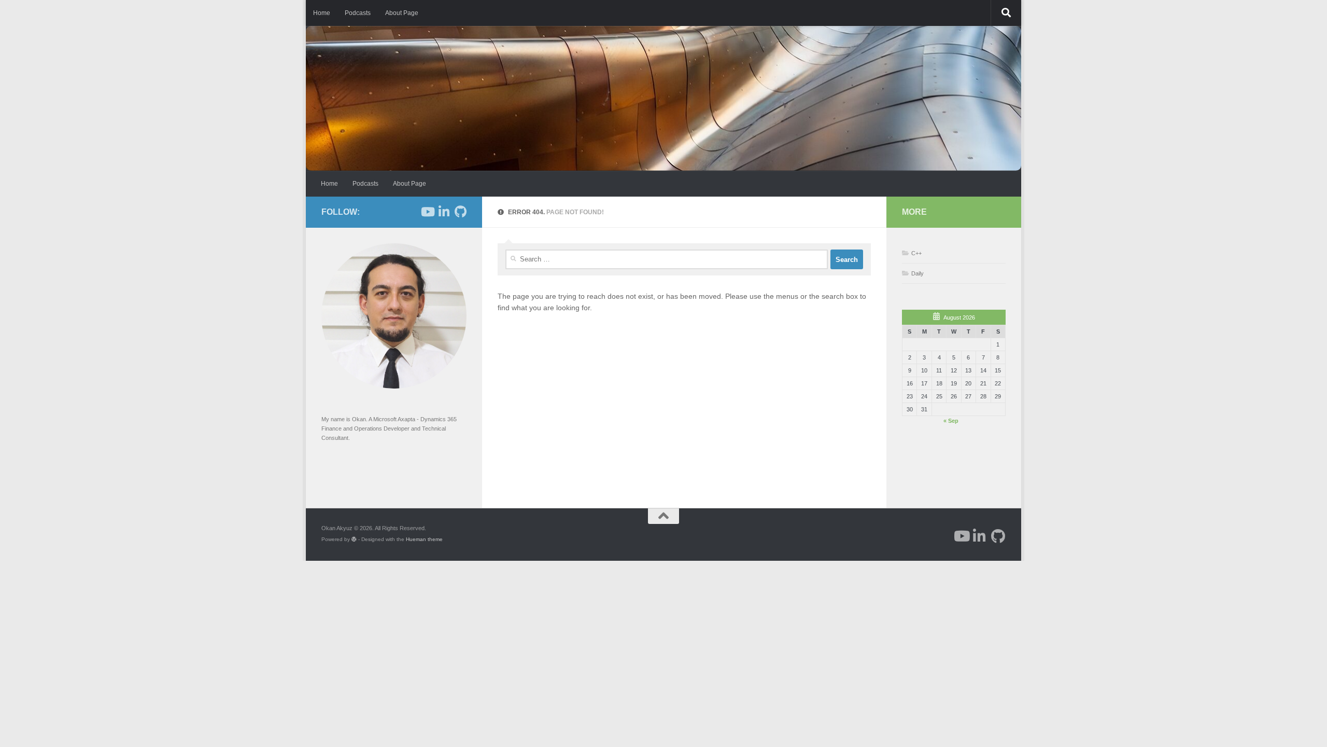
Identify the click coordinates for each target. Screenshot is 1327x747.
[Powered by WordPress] (354, 539)
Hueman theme (424, 539)
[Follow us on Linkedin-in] (443, 211)
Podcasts (358, 13)
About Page (401, 13)
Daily (917, 273)
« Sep (950, 421)
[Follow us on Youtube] (427, 211)
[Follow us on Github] (460, 211)
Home (321, 13)
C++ (916, 253)
